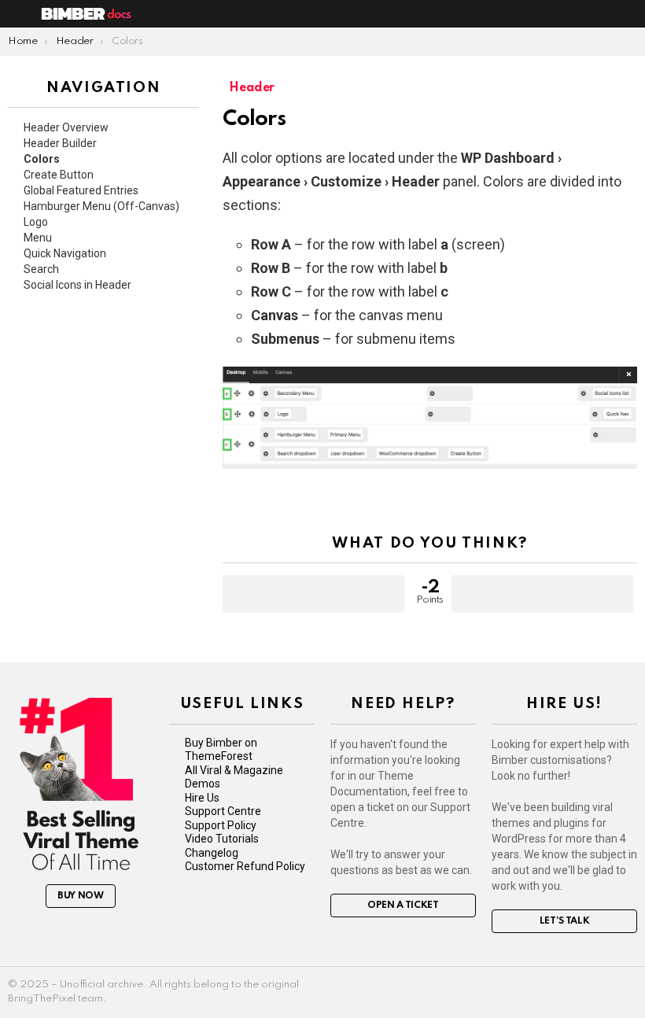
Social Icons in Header (77, 284)
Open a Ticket (403, 905)
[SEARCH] (631, 14)
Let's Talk (565, 921)
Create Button (59, 174)
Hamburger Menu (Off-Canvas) (101, 206)
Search (41, 269)
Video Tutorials (222, 838)
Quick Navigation (65, 253)
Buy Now (80, 896)
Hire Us (202, 797)
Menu (38, 237)
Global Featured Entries (81, 190)
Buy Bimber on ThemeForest (221, 749)
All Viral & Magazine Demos (234, 777)
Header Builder (60, 143)
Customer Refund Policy (245, 866)
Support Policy (220, 825)
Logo (36, 222)
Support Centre (223, 811)
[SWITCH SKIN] (610, 14)
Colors (42, 159)
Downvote (542, 594)
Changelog (211, 852)
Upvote (313, 594)
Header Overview (66, 127)
